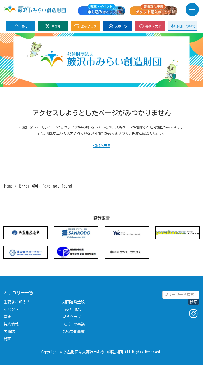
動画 (7, 339)
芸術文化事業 (73, 331)
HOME (24, 26)
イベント (11, 309)
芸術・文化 (153, 26)
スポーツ (121, 26)
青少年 (56, 26)
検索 (193, 302)
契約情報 (11, 324)
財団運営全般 (73, 302)
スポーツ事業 (73, 324)
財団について (185, 26)
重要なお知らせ (17, 302)
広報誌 (9, 331)
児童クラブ (88, 26)
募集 (7, 317)
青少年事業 (71, 309)
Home (8, 186)
